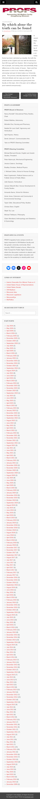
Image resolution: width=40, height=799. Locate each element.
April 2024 (10, 378)
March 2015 (11, 627)
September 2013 (12, 672)
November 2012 (12, 697)
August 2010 (11, 764)
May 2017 (10, 565)
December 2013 (12, 664)
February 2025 (12, 356)
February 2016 (12, 600)
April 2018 (10, 537)
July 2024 (10, 373)
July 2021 (10, 448)
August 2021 (11, 445)
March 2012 (11, 717)
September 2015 (12, 612)
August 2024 (11, 370)
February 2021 (12, 460)
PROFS (19, 795)
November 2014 (12, 637)
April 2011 (10, 744)
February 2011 (11, 749)
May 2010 (10, 772)
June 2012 (10, 709)
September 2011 (12, 732)
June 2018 (10, 535)
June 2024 (10, 375)
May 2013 (10, 682)
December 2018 (12, 525)
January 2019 (11, 522)
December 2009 (12, 784)
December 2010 (12, 754)
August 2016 (11, 587)
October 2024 (11, 365)
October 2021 (11, 440)
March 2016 (11, 597)
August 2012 (11, 704)
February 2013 (12, 689)
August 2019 (11, 505)
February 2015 (12, 630)
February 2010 (12, 779)
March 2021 (11, 458)
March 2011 (11, 747)
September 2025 (12, 343)
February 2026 (12, 336)
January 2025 (11, 358)
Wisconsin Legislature (14, 295)
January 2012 (11, 722)
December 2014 (12, 635)
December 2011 (12, 724)
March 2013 (11, 687)
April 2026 (10, 331)
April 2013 (10, 684)
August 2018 (11, 532)
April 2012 (10, 714)
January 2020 (11, 493)
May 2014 (10, 652)
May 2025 (10, 348)
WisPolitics (10, 300)
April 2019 (10, 515)
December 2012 (12, 694)
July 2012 (10, 707)
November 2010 (12, 757)
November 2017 (12, 550)
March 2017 (11, 570)
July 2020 (10, 478)
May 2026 (10, 328)
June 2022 (10, 423)
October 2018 (11, 530)
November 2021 (12, 438)
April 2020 (10, 485)
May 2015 (10, 622)
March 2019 (11, 517)
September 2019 (12, 503)
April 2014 (10, 655)
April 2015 (10, 625)
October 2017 (11, 552)
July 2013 (10, 677)
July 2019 (10, 508)
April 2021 (10, 455)
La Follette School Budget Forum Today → (30, 95)
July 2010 (10, 767)
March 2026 (11, 333)
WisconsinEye (11, 297)
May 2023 (10, 400)
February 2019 (12, 520)
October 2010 (11, 759)
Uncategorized (7, 21)
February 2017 (12, 572)
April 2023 (10, 403)
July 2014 (10, 647)
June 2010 (10, 769)
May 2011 (10, 742)
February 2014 (12, 660)
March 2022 (11, 430)
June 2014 (10, 649)
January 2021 (11, 463)
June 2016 (10, 590)
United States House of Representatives (20, 285)
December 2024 (12, 360)
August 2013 (11, 674)
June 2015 (10, 620)
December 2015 (12, 605)
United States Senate (14, 287)
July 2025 (10, 345)
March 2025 (11, 353)
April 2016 (10, 595)
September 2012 (12, 702)
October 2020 (11, 470)
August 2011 (11, 734)
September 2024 (12, 368)
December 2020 (12, 465)
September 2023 (12, 393)
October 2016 (11, 582)
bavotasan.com (29, 797)
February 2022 (12, 433)
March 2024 (11, 380)
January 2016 (11, 602)
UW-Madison (11, 290)
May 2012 (10, 712)
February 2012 (12, 719)
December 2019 (12, 495)
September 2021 (12, 443)
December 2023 (12, 385)
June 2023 (10, 398)
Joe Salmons (7, 31)
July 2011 (10, 737)
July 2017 (10, 560)
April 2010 (10, 774)
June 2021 (10, 450)
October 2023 (11, 390)
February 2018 (12, 542)
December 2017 (12, 547)
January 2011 (11, 752)
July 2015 (10, 617)
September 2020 (12, 473)
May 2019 (10, 512)
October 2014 (11, 640)
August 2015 (11, 615)
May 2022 (10, 425)
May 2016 (10, 592)
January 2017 (11, 575)
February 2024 (12, 383)
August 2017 (11, 557)
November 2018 (12, 527)
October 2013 (11, 669)
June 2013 (10, 679)
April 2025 (10, 350)
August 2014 (11, 645)
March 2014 (11, 657)
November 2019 (12, 497)
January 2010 (11, 782)
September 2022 (12, 418)
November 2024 (12, 363)
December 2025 (12, 338)
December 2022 (12, 413)
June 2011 (10, 739)
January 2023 (11, 410)
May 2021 (10, 453)
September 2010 (12, 762)
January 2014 (11, 662)
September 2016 (12, 585)
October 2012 (11, 699)
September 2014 (12, 642)
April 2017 (10, 567)
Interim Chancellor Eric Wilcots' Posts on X (21, 282)
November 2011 (12, 727)
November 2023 (12, 388)
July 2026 (10, 326)
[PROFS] (20, 11)
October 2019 (11, 500)
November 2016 (12, 580)
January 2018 (11, 545)
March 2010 (11, 777)
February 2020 (12, 490)
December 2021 (12, 435)
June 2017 (10, 562)
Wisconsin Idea (12, 292)
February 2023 (12, 408)
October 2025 (11, 341)
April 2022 (10, 428)
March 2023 (11, 405)
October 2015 (11, 610)
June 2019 (10, 510)
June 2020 (10, 480)
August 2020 (11, 475)
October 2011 (11, 729)
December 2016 (12, 577)
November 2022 (12, 415)
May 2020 (10, 483)
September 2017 (12, 555)
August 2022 (11, 420)
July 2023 (10, 395)
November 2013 (12, 667)
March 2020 (11, 488)
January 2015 (11, 632)
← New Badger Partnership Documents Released (10, 95)
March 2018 (11, 540)
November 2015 (12, 607)
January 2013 (11, 692)
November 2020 (12, 468)
